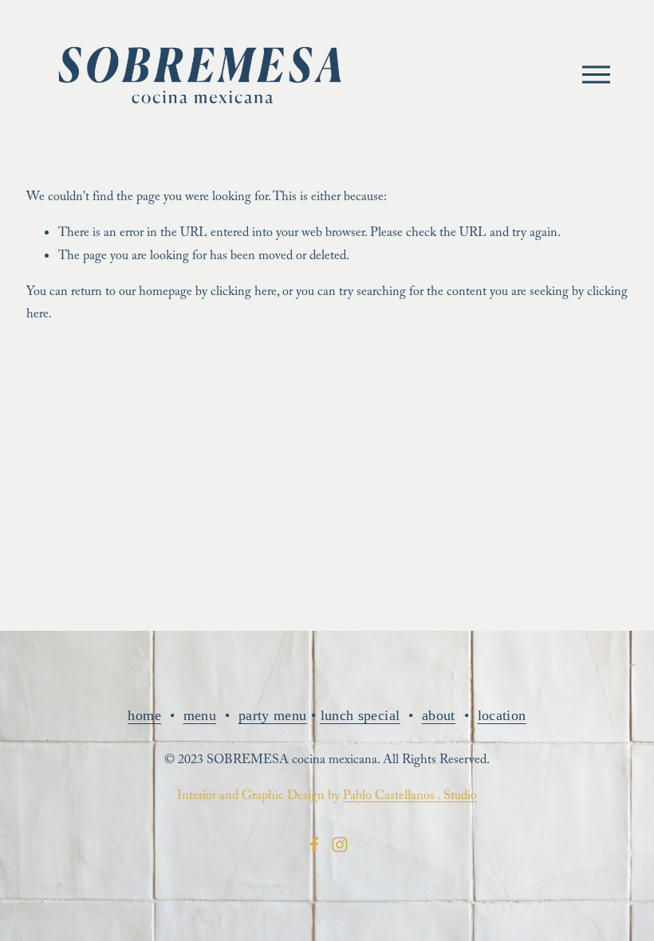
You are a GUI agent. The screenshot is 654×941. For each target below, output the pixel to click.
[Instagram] (340, 844)
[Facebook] (314, 844)
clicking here (244, 293)
